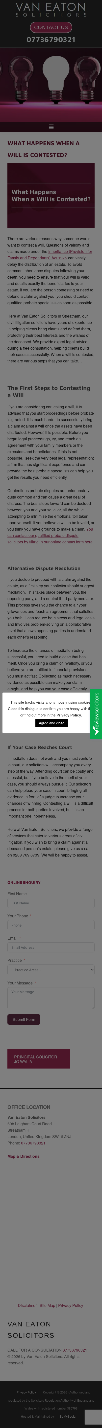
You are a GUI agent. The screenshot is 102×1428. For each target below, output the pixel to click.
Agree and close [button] (51, 722)
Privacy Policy (68, 715)
